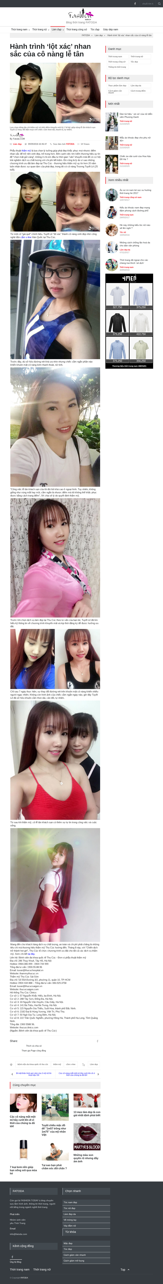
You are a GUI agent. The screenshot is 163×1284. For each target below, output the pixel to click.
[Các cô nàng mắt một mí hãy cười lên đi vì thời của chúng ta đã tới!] (23, 1103)
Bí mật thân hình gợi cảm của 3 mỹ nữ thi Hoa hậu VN (33, 1074)
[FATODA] (81, 19)
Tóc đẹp (95, 29)
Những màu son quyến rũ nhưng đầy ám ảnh (86, 1158)
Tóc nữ (123, 232)
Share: (14, 1041)
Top (122, 1269)
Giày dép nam (110, 29)
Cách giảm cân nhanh (115, 92)
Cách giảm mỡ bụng (74, 1260)
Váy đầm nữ (70, 1225)
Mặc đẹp (68, 1243)
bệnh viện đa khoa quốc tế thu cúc (33, 1064)
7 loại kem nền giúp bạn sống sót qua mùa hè (23, 1170)
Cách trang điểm (138, 91)
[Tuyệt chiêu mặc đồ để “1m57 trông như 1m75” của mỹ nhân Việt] (55, 1107)
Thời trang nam (19, 29)
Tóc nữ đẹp (69, 1208)
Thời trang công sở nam (131, 197)
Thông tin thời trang (117, 67)
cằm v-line (26, 237)
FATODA (70, 144)
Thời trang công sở (76, 29)
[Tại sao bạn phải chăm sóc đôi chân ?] (55, 1152)
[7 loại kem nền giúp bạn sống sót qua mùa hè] (23, 1148)
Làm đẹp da (136, 86)
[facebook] (135, 3)
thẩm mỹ (26, 150)
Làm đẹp (56, 29)
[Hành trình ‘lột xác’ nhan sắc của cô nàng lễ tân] (55, 93)
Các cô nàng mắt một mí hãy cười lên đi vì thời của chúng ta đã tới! (77, 1074)
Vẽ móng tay (70, 1220)
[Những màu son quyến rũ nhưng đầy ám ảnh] (87, 1137)
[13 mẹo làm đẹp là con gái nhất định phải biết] (87, 1100)
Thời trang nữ (39, 29)
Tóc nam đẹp (70, 1202)
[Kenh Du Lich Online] (97, 1041)
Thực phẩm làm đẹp (117, 86)
